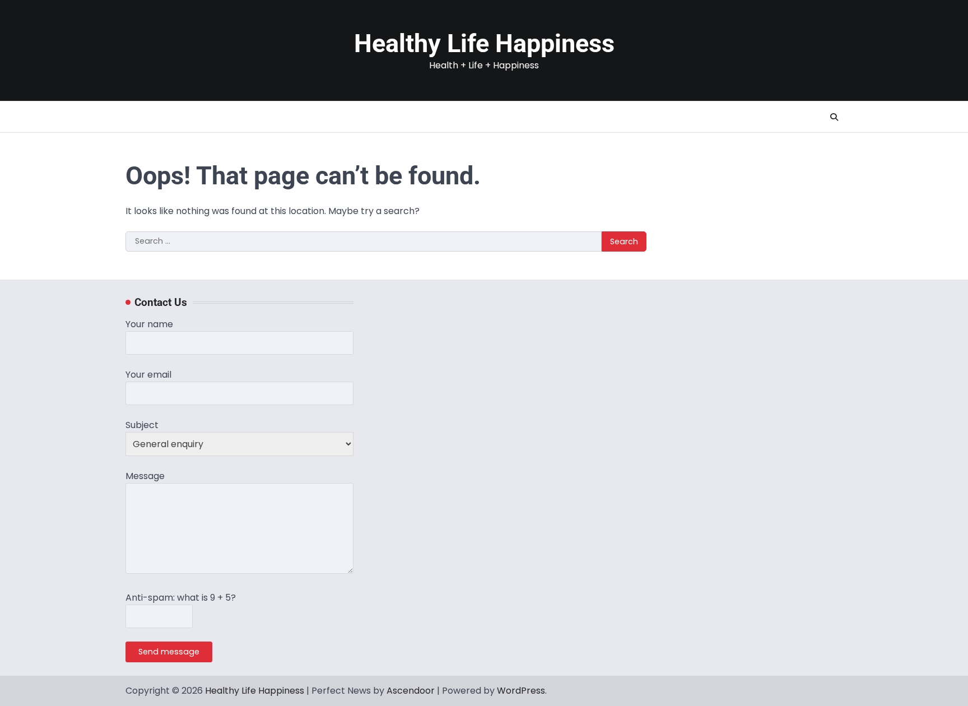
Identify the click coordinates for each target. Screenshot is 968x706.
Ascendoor (411, 690)
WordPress (521, 690)
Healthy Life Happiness (484, 43)
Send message (168, 651)
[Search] (834, 117)
